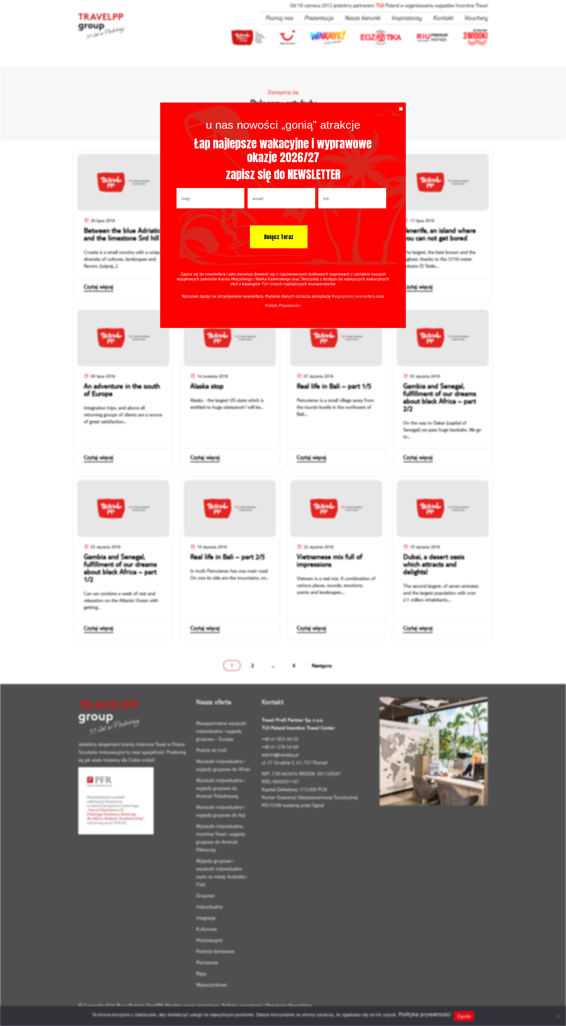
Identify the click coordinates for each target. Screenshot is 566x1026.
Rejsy (201, 973)
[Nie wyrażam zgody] (558, 1016)
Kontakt (443, 17)
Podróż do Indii (211, 750)
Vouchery (476, 17)
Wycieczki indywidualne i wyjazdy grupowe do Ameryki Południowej (220, 788)
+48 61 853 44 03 (280, 739)
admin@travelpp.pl (280, 754)
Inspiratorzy (406, 17)
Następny (322, 665)
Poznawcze (207, 962)
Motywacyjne (209, 940)
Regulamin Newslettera (289, 1005)
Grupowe (205, 895)
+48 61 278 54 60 (280, 747)
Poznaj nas (279, 17)
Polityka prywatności (242, 1005)
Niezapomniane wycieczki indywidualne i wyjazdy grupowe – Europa (221, 731)
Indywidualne (209, 906)
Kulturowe (206, 929)
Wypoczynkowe (211, 984)
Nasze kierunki (362, 17)
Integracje (206, 918)
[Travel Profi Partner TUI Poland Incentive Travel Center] (132, 718)
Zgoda (463, 1016)
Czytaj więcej (98, 286)
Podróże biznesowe (215, 951)
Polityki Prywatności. (283, 305)
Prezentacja (318, 17)
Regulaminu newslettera (353, 296)
